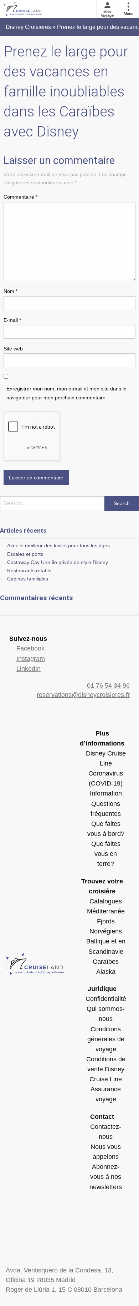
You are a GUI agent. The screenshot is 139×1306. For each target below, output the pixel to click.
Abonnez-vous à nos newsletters (105, 1176)
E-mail (12, 320)
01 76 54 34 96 (108, 685)
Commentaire (20, 197)
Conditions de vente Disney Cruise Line (105, 1069)
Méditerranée (106, 911)
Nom (10, 291)
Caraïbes (106, 961)
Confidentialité (106, 998)
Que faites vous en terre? (105, 853)
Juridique (102, 988)
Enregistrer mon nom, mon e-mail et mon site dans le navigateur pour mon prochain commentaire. (66, 393)
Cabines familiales (27, 579)
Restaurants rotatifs (29, 570)
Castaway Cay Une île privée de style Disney (57, 562)
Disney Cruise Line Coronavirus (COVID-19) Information (106, 773)
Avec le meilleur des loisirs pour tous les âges (58, 545)
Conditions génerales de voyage (105, 1039)
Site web (13, 349)
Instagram (30, 658)
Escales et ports (25, 554)
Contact (102, 1116)
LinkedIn (28, 668)
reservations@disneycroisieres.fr (83, 694)
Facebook (30, 648)
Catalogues (105, 901)
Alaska (105, 971)
